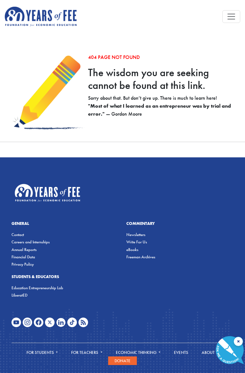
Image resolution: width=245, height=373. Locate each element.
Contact (17, 234)
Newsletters (135, 234)
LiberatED (19, 295)
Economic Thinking (137, 352)
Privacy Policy (22, 264)
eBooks (132, 249)
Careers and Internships (30, 242)
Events (181, 352)
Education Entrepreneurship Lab (37, 287)
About (209, 352)
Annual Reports (24, 249)
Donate (122, 360)
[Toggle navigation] (231, 16)
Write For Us (136, 242)
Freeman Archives (140, 257)
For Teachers (85, 352)
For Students (40, 352)
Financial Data (23, 257)
